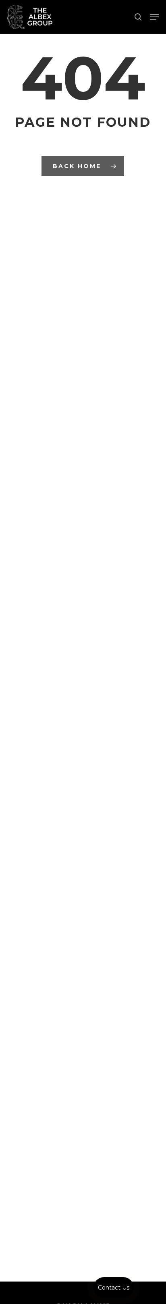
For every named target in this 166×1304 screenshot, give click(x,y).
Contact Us (113, 1287)
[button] (154, 17)
